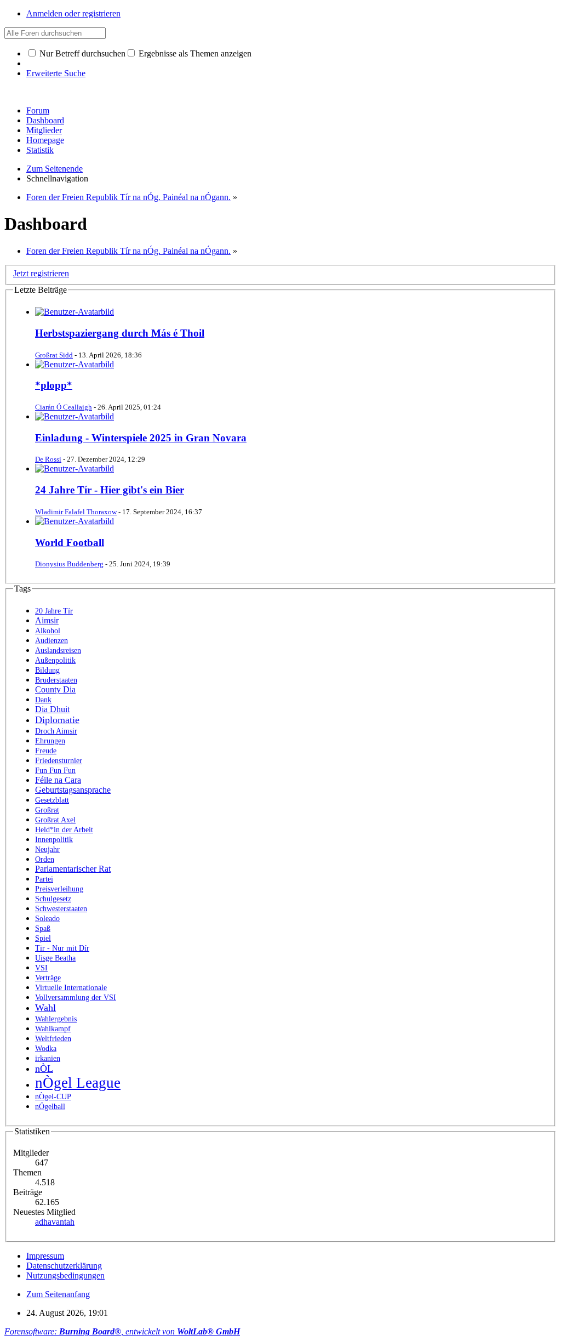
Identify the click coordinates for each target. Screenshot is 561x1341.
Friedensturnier (58, 761)
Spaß (42, 928)
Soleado (47, 918)
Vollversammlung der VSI (75, 997)
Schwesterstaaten (61, 909)
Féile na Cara (58, 780)
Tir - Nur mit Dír (62, 948)
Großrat (47, 810)
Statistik (40, 150)
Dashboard (45, 120)
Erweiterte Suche (55, 73)
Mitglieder (44, 130)
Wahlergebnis (56, 1019)
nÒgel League (78, 1083)
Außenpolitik (55, 660)
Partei (44, 879)
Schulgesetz (53, 899)
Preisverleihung (59, 889)
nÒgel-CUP (53, 1097)
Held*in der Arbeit (64, 830)
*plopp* (53, 385)
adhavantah (55, 1221)
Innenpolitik (54, 840)
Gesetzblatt (52, 800)
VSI (41, 968)
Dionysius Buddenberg (69, 564)
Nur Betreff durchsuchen (81, 53)
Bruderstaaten (56, 680)
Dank (43, 700)
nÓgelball (50, 1107)
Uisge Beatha (55, 958)
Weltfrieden (53, 1039)
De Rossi (48, 459)
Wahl (45, 1007)
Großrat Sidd (54, 355)
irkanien (47, 1058)
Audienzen (51, 641)
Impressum (45, 1255)
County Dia (55, 689)
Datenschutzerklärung (64, 1265)
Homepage (45, 140)
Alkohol (47, 631)
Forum (37, 110)
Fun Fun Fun (55, 770)
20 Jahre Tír (54, 611)
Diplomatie (57, 719)
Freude (45, 751)
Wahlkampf (53, 1029)
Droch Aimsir (56, 731)
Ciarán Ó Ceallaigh (63, 407)
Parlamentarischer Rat (73, 868)
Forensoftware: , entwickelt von (122, 1331)
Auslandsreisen (58, 650)
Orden (44, 859)
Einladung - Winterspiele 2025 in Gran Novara (141, 438)
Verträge (48, 978)
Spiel (43, 938)
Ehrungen (50, 741)
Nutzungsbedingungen (65, 1275)
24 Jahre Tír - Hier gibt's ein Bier (109, 490)
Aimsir (47, 620)
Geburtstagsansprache (73, 789)
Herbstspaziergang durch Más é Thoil (119, 333)
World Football (69, 542)
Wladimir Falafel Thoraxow (76, 512)
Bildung (47, 670)
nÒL (44, 1068)
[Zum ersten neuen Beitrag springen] (74, 311)
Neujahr (47, 849)
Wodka (45, 1048)
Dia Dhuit (52, 709)
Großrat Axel (55, 820)
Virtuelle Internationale (71, 988)
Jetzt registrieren (41, 273)
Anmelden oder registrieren (73, 13)
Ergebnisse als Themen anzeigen (193, 53)
